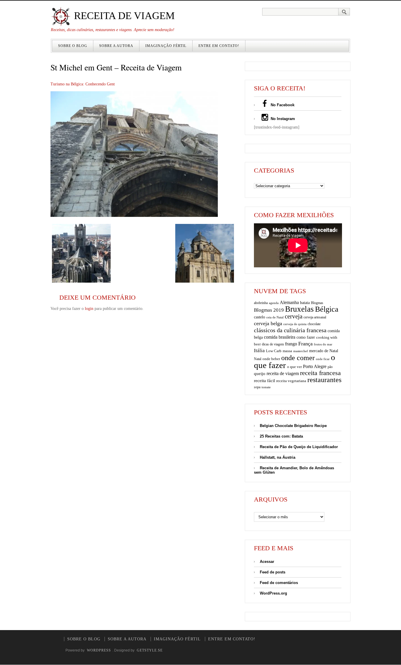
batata (305, 302)
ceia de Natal (275, 317)
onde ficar (323, 359)
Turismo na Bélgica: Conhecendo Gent (82, 84)
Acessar (267, 561)
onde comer (298, 358)
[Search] (344, 12)
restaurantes (324, 380)
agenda (274, 303)
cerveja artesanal (315, 317)
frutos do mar (323, 344)
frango (291, 344)
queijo (259, 373)
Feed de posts (272, 572)
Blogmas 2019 (269, 310)
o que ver (294, 367)
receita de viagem (283, 373)
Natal (257, 359)
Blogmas (317, 303)
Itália (259, 350)
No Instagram (282, 119)
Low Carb (274, 351)
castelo (259, 317)
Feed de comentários (279, 582)
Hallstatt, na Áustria (277, 457)
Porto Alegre (314, 366)
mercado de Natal (323, 350)
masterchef (300, 351)
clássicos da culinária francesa (290, 330)
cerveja (293, 316)
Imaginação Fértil (165, 46)
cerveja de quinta (294, 324)
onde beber (271, 359)
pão (330, 367)
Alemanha (289, 302)
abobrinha (261, 303)
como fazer (305, 337)
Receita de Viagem (123, 15)
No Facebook (281, 105)
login (89, 308)
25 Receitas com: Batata (281, 436)
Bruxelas (299, 309)
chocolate (314, 324)
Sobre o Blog (72, 46)
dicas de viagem (273, 344)
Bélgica (326, 309)
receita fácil (264, 380)
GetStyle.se (150, 650)
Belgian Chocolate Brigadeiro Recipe (293, 425)
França (305, 344)
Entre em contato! (218, 46)
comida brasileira (279, 337)
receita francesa (320, 373)
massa (287, 351)
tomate (266, 387)
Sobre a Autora (116, 46)
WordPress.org (273, 593)
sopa (257, 387)
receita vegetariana (291, 381)
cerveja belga (268, 323)
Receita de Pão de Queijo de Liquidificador (299, 447)
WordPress (99, 650)
